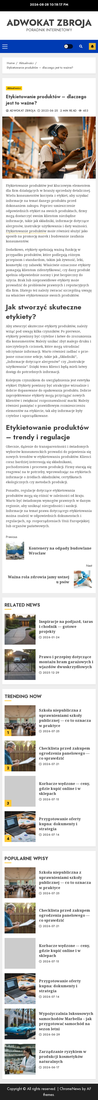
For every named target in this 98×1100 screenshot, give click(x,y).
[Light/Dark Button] (68, 46)
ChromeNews (70, 1088)
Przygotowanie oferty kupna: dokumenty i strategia (20, 826)
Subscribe (92, 46)
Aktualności (14, 88)
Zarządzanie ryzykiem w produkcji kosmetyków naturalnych (20, 1059)
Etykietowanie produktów (26, 231)
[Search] (81, 46)
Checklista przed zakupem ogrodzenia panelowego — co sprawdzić (20, 756)
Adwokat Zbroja (49, 22)
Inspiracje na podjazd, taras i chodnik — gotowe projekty (20, 629)
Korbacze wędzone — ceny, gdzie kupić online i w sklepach (20, 791)
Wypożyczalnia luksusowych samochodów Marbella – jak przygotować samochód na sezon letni (20, 1024)
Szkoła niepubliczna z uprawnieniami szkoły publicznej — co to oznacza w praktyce (20, 720)
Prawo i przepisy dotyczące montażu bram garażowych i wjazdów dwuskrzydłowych (20, 664)
